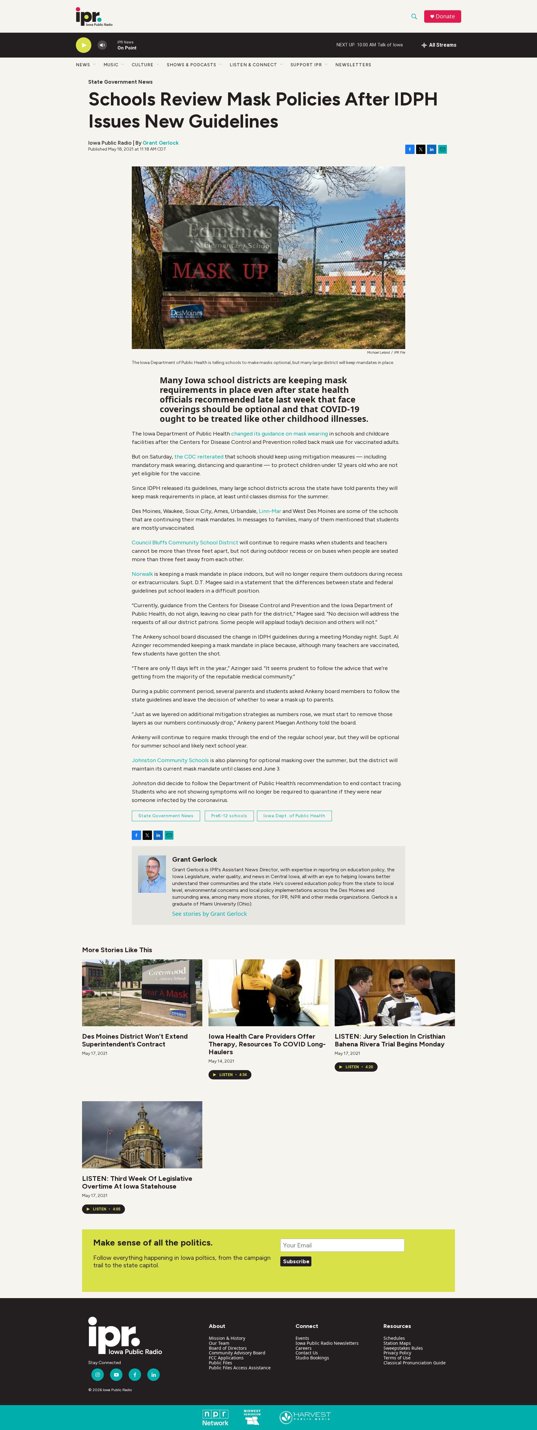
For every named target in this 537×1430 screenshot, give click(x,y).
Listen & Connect (253, 65)
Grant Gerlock (161, 143)
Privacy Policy (397, 1353)
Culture (143, 65)
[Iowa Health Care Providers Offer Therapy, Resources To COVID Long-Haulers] (269, 992)
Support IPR (306, 65)
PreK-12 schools (229, 815)
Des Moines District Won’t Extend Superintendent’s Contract (135, 1040)
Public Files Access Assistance (240, 1368)
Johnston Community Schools (170, 760)
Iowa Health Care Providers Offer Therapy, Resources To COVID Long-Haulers (267, 1044)
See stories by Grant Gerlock (209, 913)
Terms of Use (397, 1358)
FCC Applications (226, 1358)
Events (302, 1338)
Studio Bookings (312, 1358)
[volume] (102, 45)
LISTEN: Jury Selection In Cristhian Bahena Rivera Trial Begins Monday (390, 1040)
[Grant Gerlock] (152, 874)
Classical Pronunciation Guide (414, 1363)
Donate (445, 16)
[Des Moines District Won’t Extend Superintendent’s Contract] (142, 992)
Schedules (394, 1338)
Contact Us (307, 1353)
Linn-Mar (270, 511)
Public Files (220, 1363)
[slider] (112, 45)
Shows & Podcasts (191, 65)
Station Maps (397, 1343)
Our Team (219, 1343)
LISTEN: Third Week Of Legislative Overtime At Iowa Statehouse (137, 1182)
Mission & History (227, 1338)
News (83, 65)
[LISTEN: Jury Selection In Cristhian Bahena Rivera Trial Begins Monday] (395, 992)
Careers (304, 1348)
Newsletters (353, 65)
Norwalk (142, 574)
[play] (84, 45)
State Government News (120, 82)
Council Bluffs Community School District (185, 542)
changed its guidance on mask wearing (279, 433)
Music (110, 65)
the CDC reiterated (198, 456)
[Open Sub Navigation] (94, 64)
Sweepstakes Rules (403, 1348)
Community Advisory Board (237, 1353)
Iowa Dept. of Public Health (294, 815)
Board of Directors (228, 1348)
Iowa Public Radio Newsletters (327, 1343)
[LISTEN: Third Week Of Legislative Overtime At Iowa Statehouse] (142, 1134)
